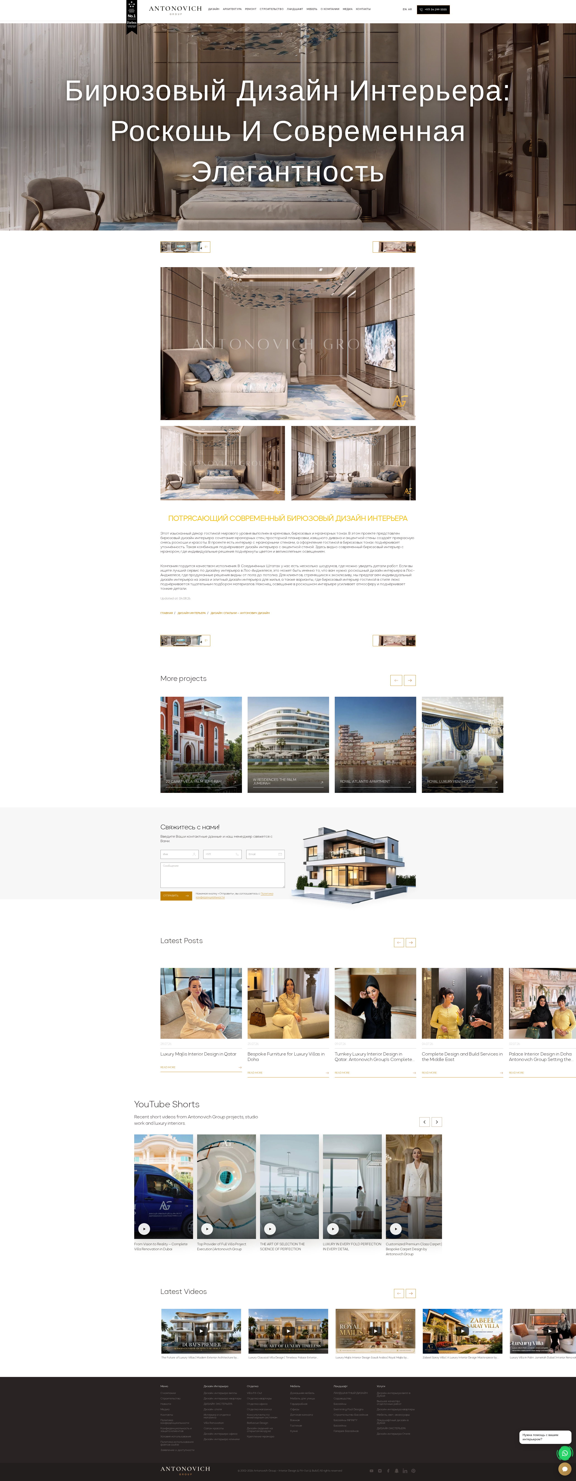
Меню (164, 1386)
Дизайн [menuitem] (214, 9)
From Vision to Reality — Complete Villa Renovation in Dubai (161, 1247)
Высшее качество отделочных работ (389, 1402)
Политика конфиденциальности (174, 1421)
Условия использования (175, 1436)
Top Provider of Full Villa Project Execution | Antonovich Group (221, 1247)
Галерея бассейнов (346, 1431)
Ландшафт (341, 1386)
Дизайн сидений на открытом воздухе (260, 1430)
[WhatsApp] (564, 1453)
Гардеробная (298, 1404)
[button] (396, 680)
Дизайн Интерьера (216, 1386)
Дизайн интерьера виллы (220, 1393)
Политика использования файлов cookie (177, 1443)
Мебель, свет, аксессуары (393, 1415)
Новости (165, 1404)
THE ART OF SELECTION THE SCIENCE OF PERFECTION (282, 1247)
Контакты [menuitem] (363, 9)
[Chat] (564, 1469)
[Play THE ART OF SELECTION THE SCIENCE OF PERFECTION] (289, 1186)
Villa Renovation (214, 1423)
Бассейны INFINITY (346, 1420)
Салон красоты (214, 1428)
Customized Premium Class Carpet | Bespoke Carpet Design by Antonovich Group (414, 1249)
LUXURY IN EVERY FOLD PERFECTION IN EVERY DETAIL (352, 1247)
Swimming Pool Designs (348, 1409)
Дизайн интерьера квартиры (222, 1398)
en (405, 9)
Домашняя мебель (302, 1393)
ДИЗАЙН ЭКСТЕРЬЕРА (218, 1404)
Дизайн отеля (213, 1409)
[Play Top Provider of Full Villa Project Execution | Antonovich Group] (226, 1186)
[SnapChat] (396, 1471)
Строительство (170, 1398)
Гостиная (296, 1425)
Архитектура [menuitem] (232, 9)
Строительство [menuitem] (272, 9)
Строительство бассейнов (351, 1415)
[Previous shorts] (424, 1122)
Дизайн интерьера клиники (222, 1439)
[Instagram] (380, 1471)
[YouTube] (371, 1471)
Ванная (295, 1420)
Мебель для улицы (302, 1398)
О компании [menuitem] (330, 9)
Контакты (166, 1415)
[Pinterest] (413, 1471)
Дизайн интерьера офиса (220, 1434)
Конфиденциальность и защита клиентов (176, 1430)
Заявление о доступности (177, 1450)
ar (410, 9)
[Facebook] (388, 1471)
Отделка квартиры (259, 1398)
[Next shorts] (437, 1122)
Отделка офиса (257, 1404)
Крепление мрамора (260, 1436)
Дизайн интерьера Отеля (393, 1434)
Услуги (381, 1386)
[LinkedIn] (405, 1471)
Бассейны (340, 1404)
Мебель (295, 1386)
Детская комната (301, 1415)
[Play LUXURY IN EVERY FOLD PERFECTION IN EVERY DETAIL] (352, 1186)
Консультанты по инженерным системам (262, 1416)
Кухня (294, 1431)
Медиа (165, 1409)
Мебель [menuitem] (312, 9)
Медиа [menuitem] (348, 9)
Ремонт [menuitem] (251, 9)
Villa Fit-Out (254, 1393)
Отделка (252, 1386)
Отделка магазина (259, 1409)
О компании (168, 1393)
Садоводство (342, 1398)
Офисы (294, 1409)
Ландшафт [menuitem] (295, 9)
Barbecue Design (257, 1423)
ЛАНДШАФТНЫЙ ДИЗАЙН (351, 1393)
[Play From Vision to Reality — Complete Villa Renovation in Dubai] (163, 1186)
